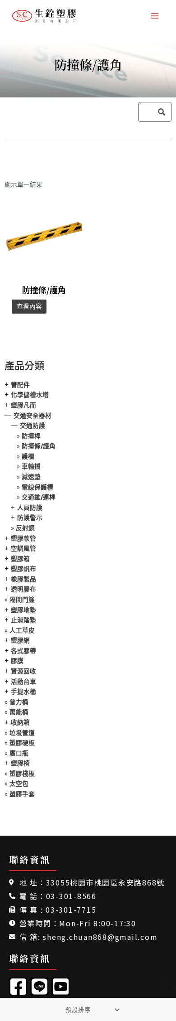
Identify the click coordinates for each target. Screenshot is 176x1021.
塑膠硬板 (22, 742)
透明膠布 (23, 589)
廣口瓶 (18, 753)
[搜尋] (161, 111)
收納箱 (20, 722)
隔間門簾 (22, 599)
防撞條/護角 (39, 446)
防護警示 (29, 517)
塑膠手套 (22, 794)
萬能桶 (18, 712)
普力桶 (18, 702)
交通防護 (32, 425)
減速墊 (31, 476)
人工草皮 (22, 630)
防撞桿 (31, 436)
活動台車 (23, 681)
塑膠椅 (20, 763)
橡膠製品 (23, 579)
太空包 (18, 783)
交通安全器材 (32, 415)
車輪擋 (31, 466)
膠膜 (17, 660)
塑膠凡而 (23, 405)
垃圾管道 (22, 732)
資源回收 (23, 671)
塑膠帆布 (23, 568)
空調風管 (23, 548)
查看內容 (29, 306)
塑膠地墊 (23, 610)
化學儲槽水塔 (30, 394)
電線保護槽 (37, 487)
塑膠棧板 (22, 773)
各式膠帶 (23, 650)
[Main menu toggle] (155, 15)
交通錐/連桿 (39, 497)
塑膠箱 (20, 558)
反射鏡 (25, 528)
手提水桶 (23, 691)
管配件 (20, 384)
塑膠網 (20, 640)
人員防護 (29, 507)
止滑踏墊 (23, 620)
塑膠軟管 (23, 538)
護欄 (28, 456)
